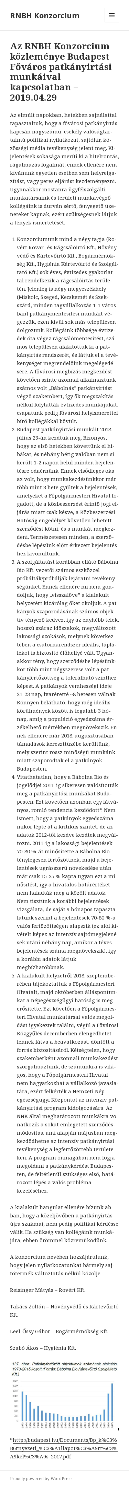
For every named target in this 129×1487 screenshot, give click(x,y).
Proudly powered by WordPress (41, 1478)
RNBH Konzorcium (44, 15)
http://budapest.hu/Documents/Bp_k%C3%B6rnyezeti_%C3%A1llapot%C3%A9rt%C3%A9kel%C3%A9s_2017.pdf (64, 1448)
